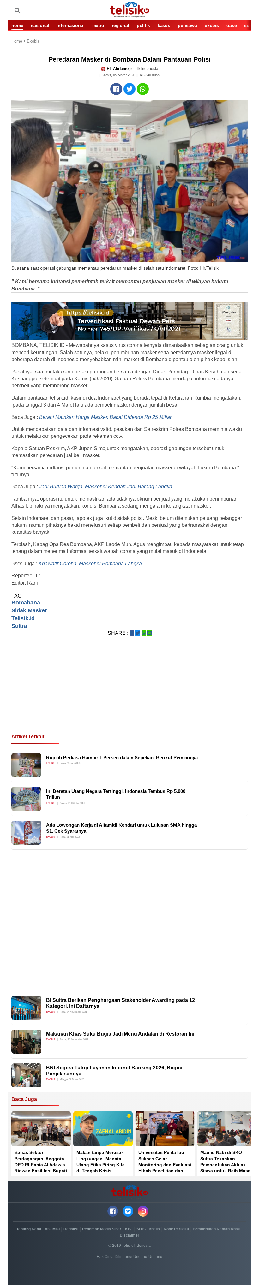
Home (17, 41)
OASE (231, 25)
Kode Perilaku (176, 1229)
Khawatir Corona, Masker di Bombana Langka (90, 563)
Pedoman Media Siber (101, 1229)
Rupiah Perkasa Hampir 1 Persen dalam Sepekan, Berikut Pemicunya (122, 757)
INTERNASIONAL (70, 25)
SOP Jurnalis (148, 1229)
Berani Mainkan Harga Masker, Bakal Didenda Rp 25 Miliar (105, 417)
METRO (98, 25)
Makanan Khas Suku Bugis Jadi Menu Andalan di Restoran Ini (120, 1034)
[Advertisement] (129, 692)
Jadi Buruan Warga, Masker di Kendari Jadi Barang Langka (105, 486)
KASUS (164, 25)
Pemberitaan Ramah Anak (216, 1229)
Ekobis (33, 41)
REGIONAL (120, 25)
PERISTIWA (187, 25)
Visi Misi (52, 1229)
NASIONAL (40, 25)
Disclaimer (129, 1235)
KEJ (129, 1229)
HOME (17, 25)
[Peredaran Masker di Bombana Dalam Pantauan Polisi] (116, 89)
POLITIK (143, 25)
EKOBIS (212, 25)
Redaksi (70, 1229)
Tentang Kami (28, 1229)
